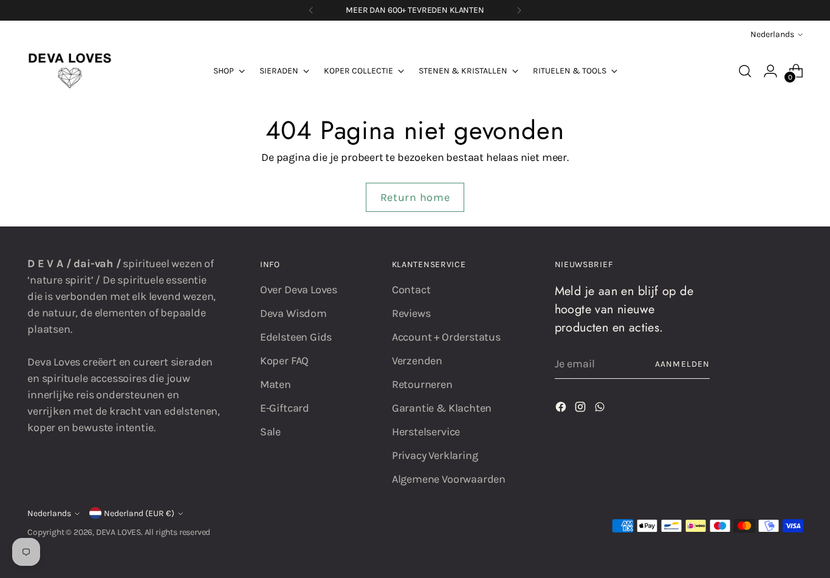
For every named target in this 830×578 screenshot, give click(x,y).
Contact (411, 289)
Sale (270, 431)
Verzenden (417, 360)
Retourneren (422, 384)
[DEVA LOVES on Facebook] (562, 409)
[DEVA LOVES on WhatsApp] (601, 409)
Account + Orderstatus (446, 337)
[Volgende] (519, 10)
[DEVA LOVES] (69, 71)
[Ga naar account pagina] (770, 71)
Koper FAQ (284, 360)
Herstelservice (426, 431)
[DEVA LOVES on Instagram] (581, 409)
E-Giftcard (284, 408)
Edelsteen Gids (296, 337)
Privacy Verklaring (435, 455)
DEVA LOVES (118, 532)
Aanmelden (682, 364)
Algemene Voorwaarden (449, 479)
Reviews (411, 313)
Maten (275, 384)
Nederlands (772, 34)
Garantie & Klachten (442, 408)
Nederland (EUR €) (139, 513)
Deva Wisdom (293, 313)
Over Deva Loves (298, 289)
